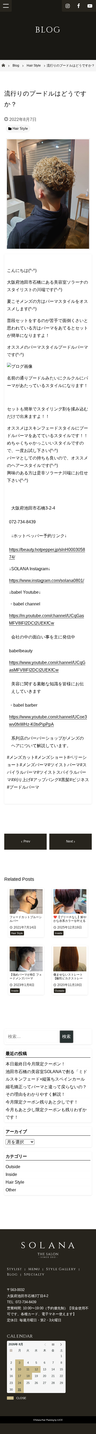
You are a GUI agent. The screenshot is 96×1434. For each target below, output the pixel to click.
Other (11, 1190)
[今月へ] (53, 1344)
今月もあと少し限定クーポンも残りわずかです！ (46, 1113)
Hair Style (15, 1182)
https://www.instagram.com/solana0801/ (46, 580)
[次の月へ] (61, 1344)
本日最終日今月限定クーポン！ (35, 1064)
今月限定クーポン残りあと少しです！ (42, 1102)
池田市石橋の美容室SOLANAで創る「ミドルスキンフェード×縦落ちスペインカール (46, 1075)
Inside (11, 1174)
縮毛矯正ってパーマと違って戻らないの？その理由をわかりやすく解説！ (46, 1091)
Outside (13, 1166)
